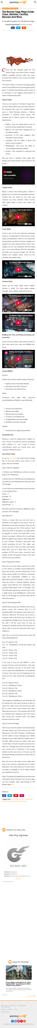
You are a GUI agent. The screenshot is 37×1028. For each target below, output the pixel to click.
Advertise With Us (5, 1011)
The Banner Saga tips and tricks (16, 801)
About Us (10, 1009)
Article (5, 8)
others (17, 799)
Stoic (23, 799)
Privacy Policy (12, 1005)
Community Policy (5, 1007)
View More (18, 878)
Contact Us (3, 1009)
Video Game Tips (13, 8)
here (12, 784)
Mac (12, 799)
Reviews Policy (22, 1005)
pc (20, 799)
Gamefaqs (13, 458)
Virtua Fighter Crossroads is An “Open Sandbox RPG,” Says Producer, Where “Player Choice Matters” (18, 984)
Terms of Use (4, 1005)
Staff (16, 1009)
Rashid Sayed (16, 24)
